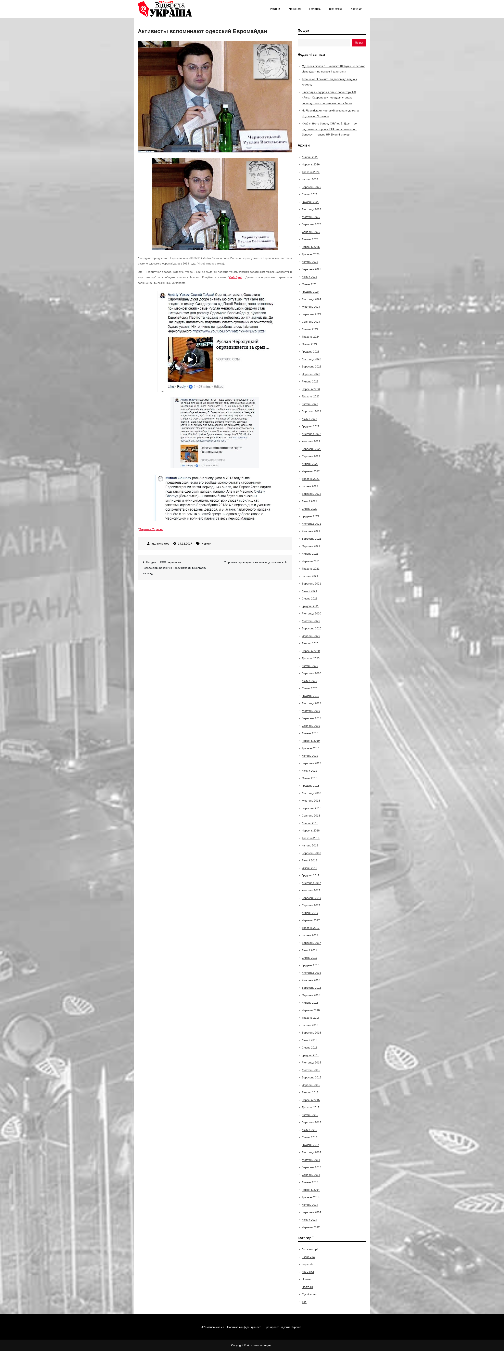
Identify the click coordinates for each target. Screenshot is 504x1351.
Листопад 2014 (311, 1152)
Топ (304, 1301)
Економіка (335, 8)
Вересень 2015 (311, 1077)
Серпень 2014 (311, 1174)
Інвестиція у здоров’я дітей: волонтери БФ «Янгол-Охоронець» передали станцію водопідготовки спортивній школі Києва (329, 97)
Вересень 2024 (311, 314)
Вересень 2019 (311, 718)
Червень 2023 (311, 389)
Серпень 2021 (311, 546)
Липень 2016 (310, 1002)
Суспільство (309, 1294)
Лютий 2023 (309, 418)
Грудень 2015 (310, 1055)
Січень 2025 (309, 284)
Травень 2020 (311, 658)
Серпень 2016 (311, 995)
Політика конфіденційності (244, 1327)
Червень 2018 (311, 830)
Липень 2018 (310, 823)
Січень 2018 (309, 867)
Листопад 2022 (311, 433)
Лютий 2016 (309, 1040)
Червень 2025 (311, 246)
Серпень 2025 (311, 231)
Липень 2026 (310, 157)
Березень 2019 (311, 763)
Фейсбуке (235, 277)
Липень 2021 (310, 553)
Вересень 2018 (311, 808)
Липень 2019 (310, 733)
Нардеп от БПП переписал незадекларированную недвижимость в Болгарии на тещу (175, 568)
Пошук (303, 30)
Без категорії (310, 1249)
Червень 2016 (311, 1010)
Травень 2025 (311, 254)
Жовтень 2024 (311, 306)
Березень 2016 (311, 1032)
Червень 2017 (311, 920)
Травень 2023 (311, 396)
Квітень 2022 (310, 486)
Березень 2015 (311, 1122)
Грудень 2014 (310, 1144)
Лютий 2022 (309, 501)
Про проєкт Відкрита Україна (282, 1327)
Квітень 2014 (310, 1204)
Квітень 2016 (310, 1025)
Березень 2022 (311, 493)
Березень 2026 (311, 186)
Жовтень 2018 (311, 800)
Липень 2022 (310, 463)
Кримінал (295, 8)
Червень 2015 (311, 1099)
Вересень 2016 (311, 987)
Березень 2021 (311, 583)
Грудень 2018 (310, 785)
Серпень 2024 (311, 321)
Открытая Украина (151, 529)
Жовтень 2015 (311, 1070)
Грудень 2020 (310, 606)
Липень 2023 (310, 381)
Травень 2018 (311, 838)
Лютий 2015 (309, 1129)
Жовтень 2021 (311, 531)
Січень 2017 (309, 957)
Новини (275, 8)
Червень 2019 (311, 740)
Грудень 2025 (310, 201)
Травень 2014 (311, 1197)
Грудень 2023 (310, 351)
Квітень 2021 (310, 576)
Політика (315, 8)
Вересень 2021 (311, 538)
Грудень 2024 (310, 291)
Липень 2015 (310, 1092)
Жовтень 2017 (311, 890)
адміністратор (160, 543)
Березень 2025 (311, 269)
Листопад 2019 (311, 703)
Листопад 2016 (311, 972)
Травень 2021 (311, 568)
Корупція (356, 8)
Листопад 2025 (311, 209)
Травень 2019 (311, 748)
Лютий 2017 (309, 950)
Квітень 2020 (310, 665)
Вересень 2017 (311, 897)
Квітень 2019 (310, 755)
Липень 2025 (310, 239)
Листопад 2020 (311, 613)
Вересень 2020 (311, 628)
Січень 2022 (309, 508)
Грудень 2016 (310, 965)
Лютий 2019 (309, 770)
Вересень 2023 (311, 366)
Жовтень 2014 (311, 1159)
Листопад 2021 (311, 523)
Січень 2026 (309, 194)
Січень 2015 (309, 1137)
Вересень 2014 (311, 1167)
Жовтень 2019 (311, 710)
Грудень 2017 (310, 875)
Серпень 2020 (311, 635)
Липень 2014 (310, 1182)
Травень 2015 (311, 1107)
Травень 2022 (311, 478)
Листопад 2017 (311, 882)
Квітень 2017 (310, 935)
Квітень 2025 (310, 261)
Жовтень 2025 (311, 216)
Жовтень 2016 (311, 980)
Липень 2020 (310, 643)
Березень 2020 (311, 673)
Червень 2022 (311, 471)
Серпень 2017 (311, 905)
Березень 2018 (311, 853)
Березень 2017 (311, 942)
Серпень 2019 (311, 725)
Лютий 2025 (309, 276)
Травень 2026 (311, 172)
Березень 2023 (311, 411)
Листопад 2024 (311, 299)
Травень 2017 (311, 927)
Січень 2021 (309, 598)
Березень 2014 (311, 1212)
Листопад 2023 (311, 359)
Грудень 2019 (310, 695)
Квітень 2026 (310, 179)
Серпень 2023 (311, 374)
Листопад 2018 (311, 793)
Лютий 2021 (309, 591)
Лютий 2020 (309, 680)
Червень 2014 (311, 1189)
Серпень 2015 (311, 1085)
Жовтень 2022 (311, 441)
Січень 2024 (309, 344)
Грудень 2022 (310, 426)
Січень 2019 (309, 778)
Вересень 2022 (311, 448)
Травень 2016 (311, 1017)
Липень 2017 (310, 912)
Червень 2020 (311, 650)
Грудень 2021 (310, 516)
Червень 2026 (311, 164)
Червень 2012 (311, 1227)
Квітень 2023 (310, 403)
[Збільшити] (273, 163)
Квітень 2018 (310, 845)
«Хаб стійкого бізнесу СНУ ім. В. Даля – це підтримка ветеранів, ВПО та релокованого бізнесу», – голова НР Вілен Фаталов (329, 129)
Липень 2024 (310, 329)
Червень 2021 (311, 561)
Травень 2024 (311, 336)
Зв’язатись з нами (212, 1327)
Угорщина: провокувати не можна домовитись (254, 562)
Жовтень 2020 (311, 621)
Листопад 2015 (311, 1062)
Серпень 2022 (311, 456)
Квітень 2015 (310, 1114)
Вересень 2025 (311, 224)
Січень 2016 (309, 1047)
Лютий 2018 (309, 860)
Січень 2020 (309, 688)
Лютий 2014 (309, 1219)
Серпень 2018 (311, 815)
